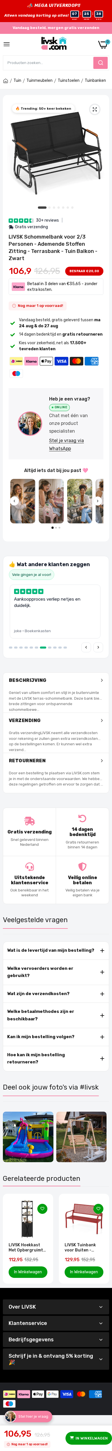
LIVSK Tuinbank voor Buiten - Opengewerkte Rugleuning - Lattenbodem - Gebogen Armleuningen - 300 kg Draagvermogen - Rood (82, 1248)
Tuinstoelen (69, 80)
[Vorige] (14, 501)
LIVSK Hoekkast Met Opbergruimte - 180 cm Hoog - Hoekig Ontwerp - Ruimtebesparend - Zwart (27, 1248)
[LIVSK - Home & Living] (54, 44)
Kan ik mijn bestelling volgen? (40, 1036)
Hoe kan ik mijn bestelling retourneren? (36, 1058)
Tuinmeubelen (39, 80)
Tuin (17, 80)
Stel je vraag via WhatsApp (66, 444)
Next (102, 1238)
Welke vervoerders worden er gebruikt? (40, 972)
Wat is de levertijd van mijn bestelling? (50, 950)
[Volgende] (97, 501)
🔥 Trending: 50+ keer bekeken (43, 109)
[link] (42, 1209)
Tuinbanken (95, 80)
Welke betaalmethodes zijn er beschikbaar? (40, 1015)
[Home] (5, 81)
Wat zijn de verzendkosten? (38, 993)
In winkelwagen (92, 1438)
